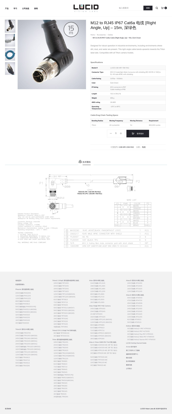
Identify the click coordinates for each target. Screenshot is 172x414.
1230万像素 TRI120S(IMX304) (64, 356)
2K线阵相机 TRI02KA (61, 397)
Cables (110, 35)
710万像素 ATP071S (97, 330)
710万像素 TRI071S (60, 367)
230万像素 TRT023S (61, 321)
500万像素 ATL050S (97, 299)
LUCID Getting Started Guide (136, 343)
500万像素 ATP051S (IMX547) (100, 333)
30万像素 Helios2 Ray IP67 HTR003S (140, 334)
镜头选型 (129, 358)
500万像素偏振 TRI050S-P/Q (63, 375)
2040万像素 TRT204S (61, 286)
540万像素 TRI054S (60, 372)
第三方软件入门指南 (133, 350)
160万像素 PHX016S (22, 320)
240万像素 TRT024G (61, 319)
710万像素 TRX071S (22, 360)
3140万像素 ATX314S (134, 306)
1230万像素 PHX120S (23, 296)
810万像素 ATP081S (97, 328)
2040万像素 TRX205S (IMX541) (26, 344)
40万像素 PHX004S (22, 323)
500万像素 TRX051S (22, 363)
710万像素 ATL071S (97, 297)
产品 (7, 8)
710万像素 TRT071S (61, 302)
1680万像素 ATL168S (97, 289)
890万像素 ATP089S (97, 325)
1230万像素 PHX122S (23, 298)
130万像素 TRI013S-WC (98, 362)
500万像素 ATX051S (134, 322)
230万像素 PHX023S (22, 317)
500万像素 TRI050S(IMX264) (64, 380)
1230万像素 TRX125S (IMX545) (26, 355)
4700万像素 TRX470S (23, 333)
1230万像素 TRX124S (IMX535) (26, 352)
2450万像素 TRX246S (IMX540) (26, 338)
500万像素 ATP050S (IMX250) (100, 336)
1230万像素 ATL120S (97, 291)
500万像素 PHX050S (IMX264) (26, 312)
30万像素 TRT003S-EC (62, 336)
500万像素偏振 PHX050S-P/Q (25, 307)
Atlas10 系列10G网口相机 (135, 295)
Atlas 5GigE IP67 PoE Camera (100, 306)
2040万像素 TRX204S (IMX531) (26, 341)
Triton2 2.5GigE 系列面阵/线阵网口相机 (65, 280)
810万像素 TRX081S (22, 357)
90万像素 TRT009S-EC (62, 333)
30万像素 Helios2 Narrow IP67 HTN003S (141, 339)
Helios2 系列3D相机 (133, 326)
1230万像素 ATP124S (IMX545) (101, 319)
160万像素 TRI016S (60, 391)
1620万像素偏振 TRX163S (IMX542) (27, 349)
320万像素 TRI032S (60, 383)
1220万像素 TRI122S (61, 359)
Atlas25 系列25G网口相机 (135, 280)
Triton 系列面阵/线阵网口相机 (62, 339)
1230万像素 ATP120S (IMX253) (101, 322)
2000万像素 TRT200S (61, 289)
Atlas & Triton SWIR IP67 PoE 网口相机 (102, 342)
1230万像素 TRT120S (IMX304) (64, 297)
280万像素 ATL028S (97, 302)
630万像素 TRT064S (61, 305)
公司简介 (129, 368)
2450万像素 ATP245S (97, 309)
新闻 (36, 8)
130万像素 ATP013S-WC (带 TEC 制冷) (103, 350)
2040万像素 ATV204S (134, 286)
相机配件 (18, 280)
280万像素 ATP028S (97, 339)
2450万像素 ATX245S (134, 309)
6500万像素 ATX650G (134, 298)
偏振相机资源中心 (132, 354)
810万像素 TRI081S (60, 364)
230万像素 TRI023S (60, 388)
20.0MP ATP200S (96, 314)
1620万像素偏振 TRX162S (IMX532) (27, 347)
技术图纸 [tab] (87, 162)
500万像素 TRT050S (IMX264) (64, 310)
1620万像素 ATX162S (134, 314)
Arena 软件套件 (131, 347)
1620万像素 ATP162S (97, 317)
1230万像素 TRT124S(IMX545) (64, 294)
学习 (15, 8)
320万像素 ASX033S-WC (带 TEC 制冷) (103, 348)
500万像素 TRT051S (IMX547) (64, 308)
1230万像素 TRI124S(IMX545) (64, 353)
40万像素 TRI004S (60, 394)
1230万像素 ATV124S (134, 291)
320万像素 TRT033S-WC (99, 360)
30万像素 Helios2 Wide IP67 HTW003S (140, 337)
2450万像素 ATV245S (134, 283)
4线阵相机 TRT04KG (61, 327)
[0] (162, 8)
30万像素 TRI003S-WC (98, 365)
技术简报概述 (130, 361)
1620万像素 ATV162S (134, 289)
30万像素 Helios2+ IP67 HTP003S (139, 328)
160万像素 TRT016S (61, 324)
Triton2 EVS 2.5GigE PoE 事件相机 (64, 330)
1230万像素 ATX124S (134, 317)
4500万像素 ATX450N (134, 303)
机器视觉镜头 (20, 284)
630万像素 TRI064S (60, 369)
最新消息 (129, 365)
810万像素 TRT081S (61, 299)
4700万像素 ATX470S (134, 300)
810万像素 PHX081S (22, 304)
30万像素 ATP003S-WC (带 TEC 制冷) (103, 353)
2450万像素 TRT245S (61, 283)
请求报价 (140, 134)
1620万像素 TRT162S (61, 291)
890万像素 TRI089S (60, 361)
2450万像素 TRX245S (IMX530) (26, 336)
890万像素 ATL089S (97, 294)
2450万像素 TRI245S (61, 342)
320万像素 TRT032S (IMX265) (64, 313)
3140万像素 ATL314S (97, 283)
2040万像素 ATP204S (97, 311)
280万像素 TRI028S (60, 386)
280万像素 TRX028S (22, 366)
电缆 (144, 147)
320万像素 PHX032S (22, 315)
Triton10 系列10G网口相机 (24, 329)
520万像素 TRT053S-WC (99, 357)
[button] (111, 133)
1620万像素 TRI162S (61, 350)
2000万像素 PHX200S (23, 293)
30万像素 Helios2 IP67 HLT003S (138, 331)
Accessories (101, 35)
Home (93, 35)
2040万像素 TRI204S (61, 345)
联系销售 (8, 409)
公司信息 (25, 8)
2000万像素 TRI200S (61, 348)
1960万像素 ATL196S (97, 286)
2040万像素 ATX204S (134, 311)
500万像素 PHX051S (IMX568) (26, 309)
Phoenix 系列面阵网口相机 (24, 289)
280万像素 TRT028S (61, 316)
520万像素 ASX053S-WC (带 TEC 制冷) (103, 345)
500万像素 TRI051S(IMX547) (64, 378)
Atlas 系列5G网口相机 (96, 280)
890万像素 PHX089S (22, 301)
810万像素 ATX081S (134, 319)
